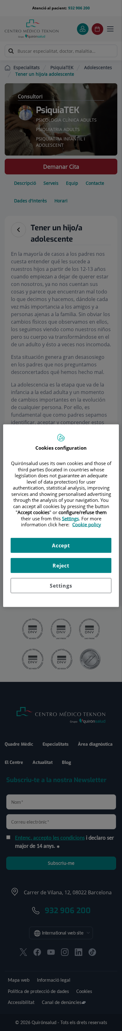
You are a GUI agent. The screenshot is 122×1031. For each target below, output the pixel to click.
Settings (61, 585)
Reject (61, 565)
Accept (61, 545)
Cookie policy (86, 524)
